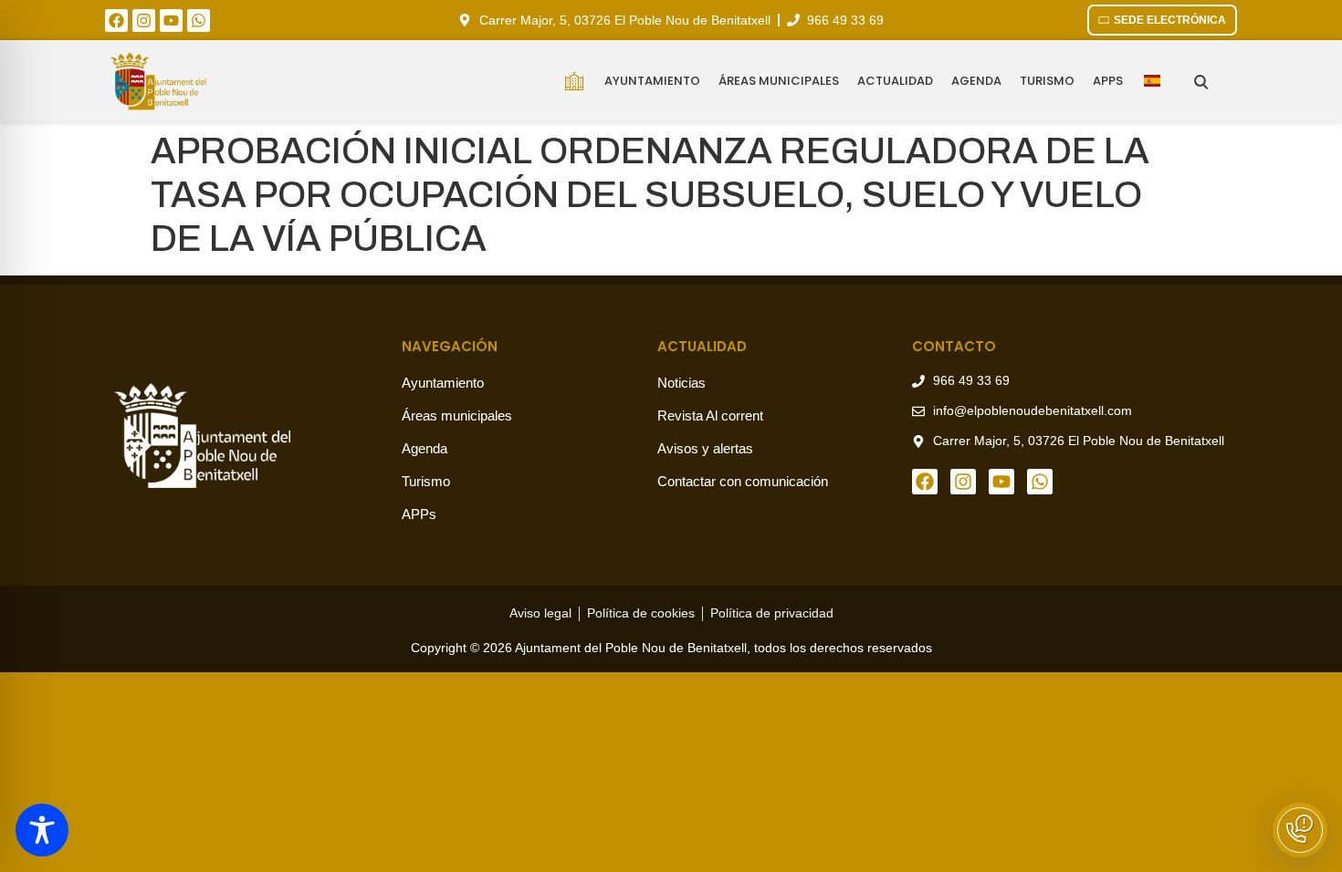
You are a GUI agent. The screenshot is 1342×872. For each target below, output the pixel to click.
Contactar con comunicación (742, 481)
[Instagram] (143, 20)
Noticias (681, 382)
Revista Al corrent (710, 415)
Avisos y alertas (705, 448)
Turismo (1047, 80)
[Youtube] (171, 20)
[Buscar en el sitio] (1200, 81)
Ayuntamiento (652, 80)
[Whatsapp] (198, 20)
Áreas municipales (778, 80)
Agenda (976, 80)
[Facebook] (116, 20)
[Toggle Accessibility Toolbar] (42, 830)
